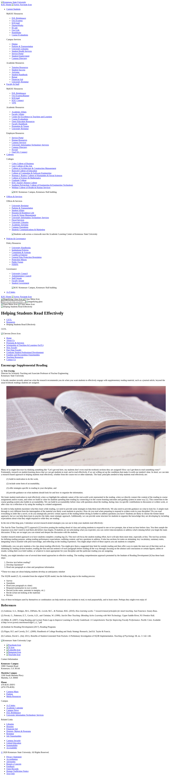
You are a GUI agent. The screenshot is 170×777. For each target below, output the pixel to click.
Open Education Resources (23, 121)
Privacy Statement (14, 757)
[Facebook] (87, 645)
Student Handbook (19, 74)
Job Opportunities (13, 736)
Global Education (13, 743)
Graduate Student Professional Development (25, 352)
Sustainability (12, 745)
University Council (20, 273)
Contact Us (11, 359)
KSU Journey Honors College (24, 183)
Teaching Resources (14, 357)
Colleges (10, 154)
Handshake (16, 32)
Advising (15, 72)
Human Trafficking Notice (17, 771)
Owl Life (15, 30)
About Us (10, 340)
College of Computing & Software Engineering (31, 173)
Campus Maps (12, 691)
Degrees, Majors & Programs (18, 731)
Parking (9, 694)
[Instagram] (87, 652)
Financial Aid (17, 79)
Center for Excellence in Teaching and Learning (32, 117)
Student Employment (20, 56)
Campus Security (13, 740)
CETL (9, 320)
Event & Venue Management (24, 215)
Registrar (10, 734)
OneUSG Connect (19, 152)
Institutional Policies (20, 250)
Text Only (10, 773)
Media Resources (13, 696)
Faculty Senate (18, 281)
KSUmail (16, 23)
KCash (15, 28)
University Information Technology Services (30, 145)
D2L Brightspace (19, 18)
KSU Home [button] (6, 4)
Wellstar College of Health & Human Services (31, 187)
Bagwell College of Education (24, 171)
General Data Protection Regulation (27, 257)
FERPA (15, 264)
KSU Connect (18, 100)
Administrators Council (21, 276)
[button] (20, 299)
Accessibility (11, 748)
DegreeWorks (17, 25)
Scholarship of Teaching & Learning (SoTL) (25, 345)
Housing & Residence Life (23, 213)
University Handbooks (21, 248)
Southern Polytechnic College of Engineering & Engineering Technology (42, 185)
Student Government (20, 283)
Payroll (15, 150)
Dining (15, 44)
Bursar (14, 77)
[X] (87, 647)
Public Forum (17, 262)
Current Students (13, 9)
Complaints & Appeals (21, 252)
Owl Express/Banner (20, 96)
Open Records (12, 769)
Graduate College (19, 180)
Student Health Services (22, 51)
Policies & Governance (16, 238)
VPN (14, 103)
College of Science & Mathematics (26, 178)
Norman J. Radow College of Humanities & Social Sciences (37, 175)
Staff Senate (17, 278)
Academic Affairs (19, 112)
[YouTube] (87, 654)
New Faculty (11, 348)
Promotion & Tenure (20, 126)
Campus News (12, 710)
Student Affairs (18, 210)
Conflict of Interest (19, 255)
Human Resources (19, 140)
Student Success (18, 70)
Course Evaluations (20, 35)
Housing (10, 726)
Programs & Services (15, 343)
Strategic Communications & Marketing (28, 229)
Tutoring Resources (20, 67)
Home (9, 338)
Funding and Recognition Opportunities (23, 355)
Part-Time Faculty (13, 350)
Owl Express (17, 20)
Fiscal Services (18, 220)
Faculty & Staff (12, 84)
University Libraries (20, 49)
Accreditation (12, 759)
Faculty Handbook (19, 124)
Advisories (10, 761)
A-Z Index (10, 292)
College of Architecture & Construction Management (34, 168)
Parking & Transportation (22, 46)
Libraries (10, 724)
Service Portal (17, 53)
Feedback (10, 766)
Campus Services (19, 142)
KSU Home (6, 297)
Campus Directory (19, 58)
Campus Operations (20, 227)
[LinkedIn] (87, 650)
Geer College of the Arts (22, 166)
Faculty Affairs (18, 114)
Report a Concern (13, 764)
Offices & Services (14, 196)
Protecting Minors (19, 260)
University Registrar (20, 82)
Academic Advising (20, 225)
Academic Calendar (14, 708)
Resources (10, 322)
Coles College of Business (23, 163)
